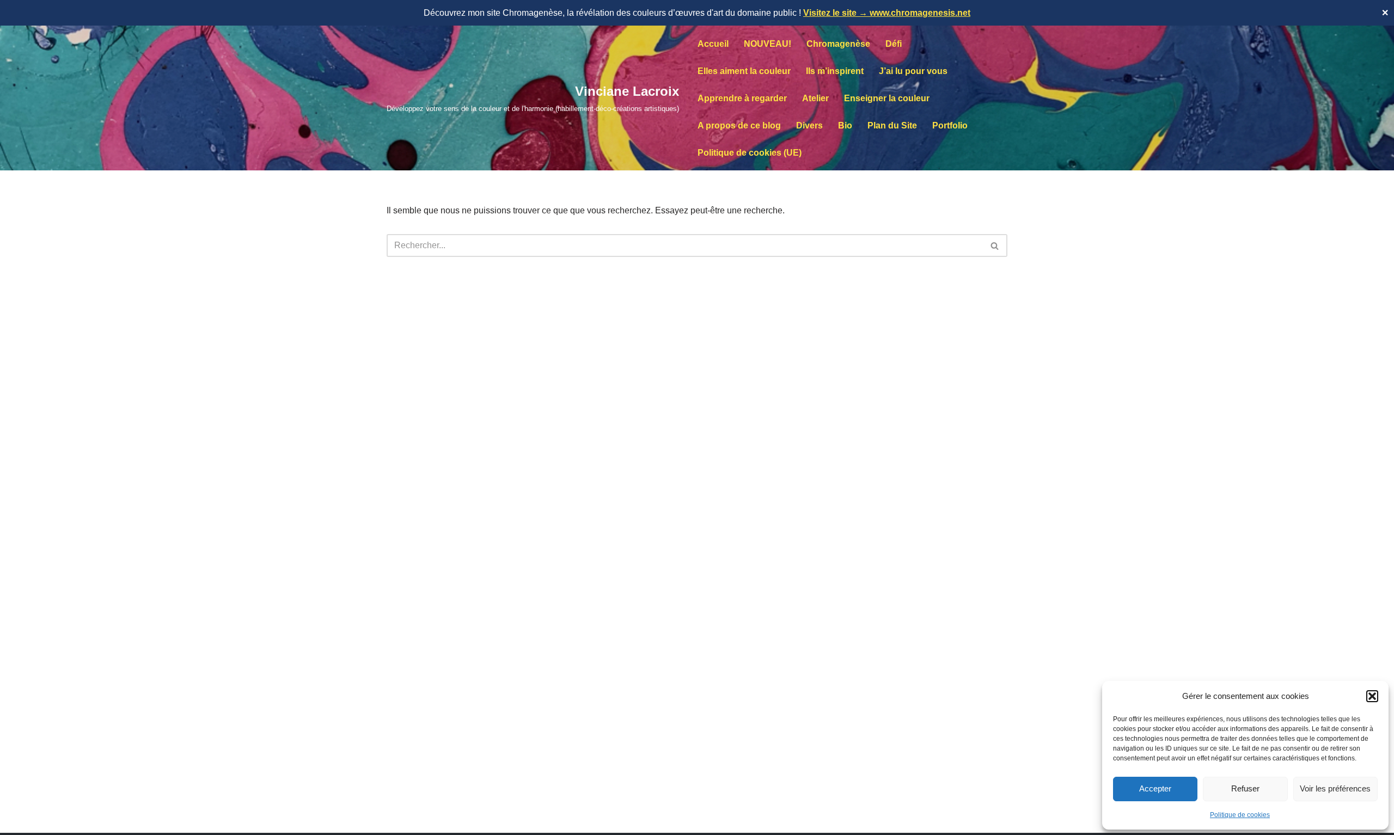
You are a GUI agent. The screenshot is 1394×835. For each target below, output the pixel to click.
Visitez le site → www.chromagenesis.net (886, 12)
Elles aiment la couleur (744, 71)
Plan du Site (892, 125)
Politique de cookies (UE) (750, 152)
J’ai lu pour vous (913, 71)
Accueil (713, 43)
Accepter (1155, 788)
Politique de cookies (1240, 815)
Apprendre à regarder (742, 98)
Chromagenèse (838, 43)
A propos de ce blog (739, 125)
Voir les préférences (1335, 788)
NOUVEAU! (767, 43)
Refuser (1245, 788)
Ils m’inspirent (835, 71)
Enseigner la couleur (887, 98)
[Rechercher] (995, 245)
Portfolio (950, 125)
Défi (893, 43)
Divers (809, 125)
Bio (845, 125)
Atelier (815, 98)
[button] (1372, 696)
